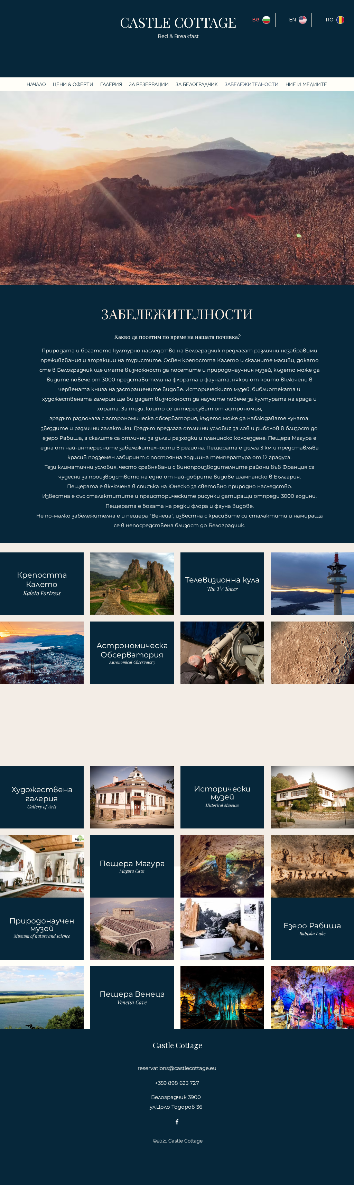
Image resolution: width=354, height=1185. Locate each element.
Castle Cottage (177, 1045)
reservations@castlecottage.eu (177, 1068)
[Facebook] (177, 1121)
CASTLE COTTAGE (178, 22)
